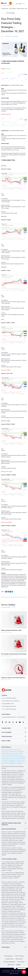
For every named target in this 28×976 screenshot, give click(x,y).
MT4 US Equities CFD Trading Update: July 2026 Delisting (13, 654)
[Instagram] (8, 592)
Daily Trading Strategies (13, 36)
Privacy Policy (21, 961)
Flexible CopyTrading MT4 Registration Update (11, 630)
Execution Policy (9, 959)
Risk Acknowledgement (9, 961)
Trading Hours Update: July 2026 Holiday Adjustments (13, 677)
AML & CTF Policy (19, 956)
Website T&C (11, 964)
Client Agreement (8, 956)
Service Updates (11, 13)
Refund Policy (19, 959)
